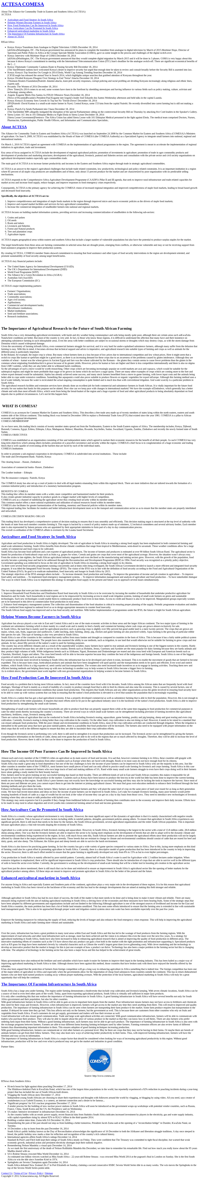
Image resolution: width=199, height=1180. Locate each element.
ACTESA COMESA (22, 4)
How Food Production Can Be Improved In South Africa (35, 25)
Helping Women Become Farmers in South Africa (31, 22)
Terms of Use (20, 1173)
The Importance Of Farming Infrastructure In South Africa (36, 33)
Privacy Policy (36, 1173)
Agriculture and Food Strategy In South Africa (30, 19)
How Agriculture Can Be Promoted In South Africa (32, 28)
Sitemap (49, 1173)
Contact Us (6, 1173)
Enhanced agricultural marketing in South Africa (31, 31)
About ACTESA (15, 36)
